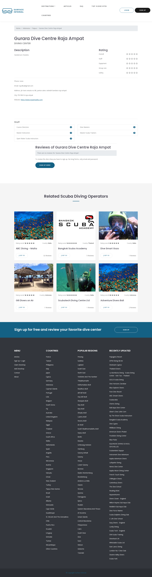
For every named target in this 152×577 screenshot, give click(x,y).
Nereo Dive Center (116, 467)
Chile (47, 521)
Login (126, 10)
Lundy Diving (114, 527)
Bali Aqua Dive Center (117, 408)
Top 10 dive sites (99, 6)
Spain (48, 449)
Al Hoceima (82, 513)
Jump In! (22, 255)
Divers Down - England (117, 499)
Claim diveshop (19, 365)
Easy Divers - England (117, 523)
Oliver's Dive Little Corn (117, 412)
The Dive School (115, 487)
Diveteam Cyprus (115, 365)
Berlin (80, 437)
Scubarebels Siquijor (116, 450)
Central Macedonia (84, 521)
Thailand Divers (115, 369)
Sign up (17, 361)
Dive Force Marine (116, 511)
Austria (48, 465)
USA (47, 397)
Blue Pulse (113, 440)
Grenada (49, 537)
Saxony (80, 457)
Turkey (48, 485)
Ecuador (49, 529)
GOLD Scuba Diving (116, 380)
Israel (48, 497)
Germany (49, 381)
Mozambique (50, 545)
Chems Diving (114, 404)
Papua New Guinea (53, 489)
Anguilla (49, 453)
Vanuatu (49, 473)
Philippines (50, 365)
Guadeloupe (50, 513)
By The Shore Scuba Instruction (120, 416)
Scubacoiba (113, 400)
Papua (34, 28)
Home (18, 28)
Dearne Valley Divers (116, 555)
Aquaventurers (114, 495)
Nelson (80, 545)
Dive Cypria (113, 424)
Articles (67, 6)
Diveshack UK (114, 539)
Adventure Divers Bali (112, 300)
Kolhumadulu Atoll (84, 385)
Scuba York (113, 559)
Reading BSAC (114, 491)
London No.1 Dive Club (117, 551)
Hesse (80, 461)
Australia (49, 413)
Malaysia (49, 421)
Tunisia (48, 541)
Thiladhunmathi (83, 381)
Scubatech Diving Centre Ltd (74, 300)
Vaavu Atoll (82, 433)
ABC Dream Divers (116, 396)
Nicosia (80, 489)
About (16, 377)
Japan (48, 373)
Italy (47, 369)
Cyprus (48, 377)
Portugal (49, 393)
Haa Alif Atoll (82, 397)
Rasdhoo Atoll (83, 389)
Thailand (91, 243)
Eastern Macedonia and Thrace (89, 509)
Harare (80, 485)
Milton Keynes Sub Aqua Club (119, 503)
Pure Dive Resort (115, 392)
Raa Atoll (81, 405)
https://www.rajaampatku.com (32, 100)
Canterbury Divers (115, 483)
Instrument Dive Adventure (119, 454)
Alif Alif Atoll (82, 393)
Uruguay (49, 533)
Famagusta (82, 497)
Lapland (80, 365)
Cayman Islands (51, 389)
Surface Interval (80, 573)
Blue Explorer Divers (116, 388)
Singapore (49, 469)
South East (81, 369)
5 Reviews (90, 255)
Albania (48, 501)
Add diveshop (19, 369)
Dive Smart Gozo (109, 248)
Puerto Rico (50, 525)
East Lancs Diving (115, 547)
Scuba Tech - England (117, 531)
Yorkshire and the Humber (87, 377)
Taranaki (81, 553)
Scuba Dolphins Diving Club (119, 515)
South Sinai (82, 533)
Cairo (79, 529)
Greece (48, 433)
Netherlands (50, 445)
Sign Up (142, 10)
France (48, 357)
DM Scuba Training (116, 535)
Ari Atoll (80, 425)
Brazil (48, 493)
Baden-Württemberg (85, 473)
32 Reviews (47, 255)
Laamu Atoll (82, 417)
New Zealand (51, 481)
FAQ (81, 6)
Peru (47, 457)
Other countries (51, 549)
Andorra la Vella (83, 481)
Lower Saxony (83, 465)
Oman (48, 477)
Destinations (48, 6)
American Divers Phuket (118, 432)
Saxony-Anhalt (83, 453)
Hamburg (81, 449)
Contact (17, 373)
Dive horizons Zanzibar (117, 384)
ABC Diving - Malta (26, 248)
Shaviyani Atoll (83, 401)
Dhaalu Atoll (82, 413)
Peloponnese (82, 525)
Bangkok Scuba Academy (72, 248)
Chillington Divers (115, 479)
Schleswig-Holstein (84, 445)
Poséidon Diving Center (117, 436)
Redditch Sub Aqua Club (117, 507)
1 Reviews (132, 255)
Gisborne (81, 549)
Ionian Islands (83, 517)
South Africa (50, 437)
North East (81, 373)
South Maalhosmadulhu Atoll (88, 429)
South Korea (50, 405)
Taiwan (48, 361)
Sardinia (80, 361)
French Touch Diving (116, 475)
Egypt (48, 425)
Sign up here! (45, 165)
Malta (50, 243)
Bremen (80, 469)
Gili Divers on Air (24, 300)
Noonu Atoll (82, 421)
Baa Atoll (81, 409)
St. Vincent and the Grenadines (57, 517)
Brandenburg (82, 477)
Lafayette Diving (115, 463)
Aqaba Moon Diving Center (119, 471)
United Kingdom (52, 417)
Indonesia (26, 28)
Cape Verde (50, 509)
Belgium (49, 401)
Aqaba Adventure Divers (118, 458)
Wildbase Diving (115, 428)
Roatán (80, 505)
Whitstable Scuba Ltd (117, 543)
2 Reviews (132, 307)
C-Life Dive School (116, 519)
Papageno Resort (115, 357)
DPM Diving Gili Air (116, 361)
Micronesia (50, 461)
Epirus (80, 501)
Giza (79, 537)
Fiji (47, 409)
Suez (79, 541)
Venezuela (49, 505)
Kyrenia (80, 493)
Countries (46, 15)
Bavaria (80, 441)
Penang (80, 357)
